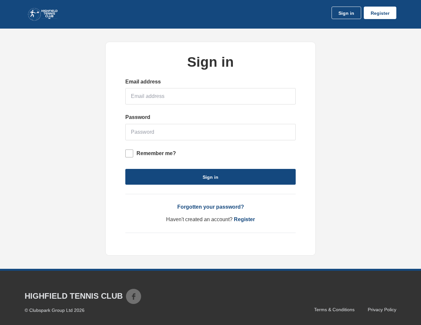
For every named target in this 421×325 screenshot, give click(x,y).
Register (380, 13)
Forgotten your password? (210, 207)
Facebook (133, 296)
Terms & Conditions (334, 309)
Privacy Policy (382, 309)
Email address (143, 81)
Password (137, 117)
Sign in (346, 13)
